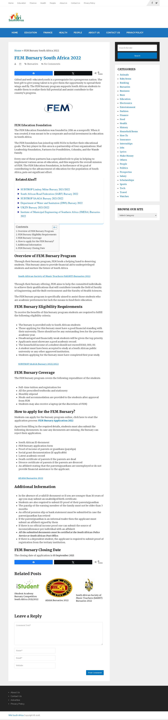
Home (11, 3)
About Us (63, 3)
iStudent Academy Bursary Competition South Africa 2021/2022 (26, 596)
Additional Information (29, 245)
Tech (122, 188)
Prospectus (126, 172)
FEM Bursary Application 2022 (55, 420)
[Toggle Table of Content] (53, 227)
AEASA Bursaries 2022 (57, 600)
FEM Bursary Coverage (30, 238)
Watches (124, 196)
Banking (124, 82)
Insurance (125, 139)
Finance (33, 3)
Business (125, 91)
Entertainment (127, 107)
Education (21, 3)
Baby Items (125, 78)
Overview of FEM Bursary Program (36, 231)
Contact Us (75, 3)
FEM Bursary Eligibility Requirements (37, 234)
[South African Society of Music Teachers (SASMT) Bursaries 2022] (90, 585)
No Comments (52, 64)
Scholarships (127, 180)
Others (123, 160)
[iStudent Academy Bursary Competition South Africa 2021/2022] (28, 584)
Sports (123, 184)
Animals (124, 74)
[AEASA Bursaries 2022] (59, 588)
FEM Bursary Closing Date (31, 248)
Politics (124, 168)
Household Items (129, 131)
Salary (123, 176)
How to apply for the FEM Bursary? (36, 241)
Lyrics (123, 151)
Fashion (124, 111)
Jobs (122, 147)
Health (43, 3)
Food (122, 119)
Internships (126, 143)
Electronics (126, 103)
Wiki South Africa (15, 715)
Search (137, 56)
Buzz (122, 95)
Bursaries (32, 64)
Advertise (15, 700)
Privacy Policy (89, 3)
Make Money (126, 155)
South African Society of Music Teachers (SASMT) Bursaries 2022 (89, 598)
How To (124, 135)
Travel (123, 192)
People (53, 3)
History (124, 127)
